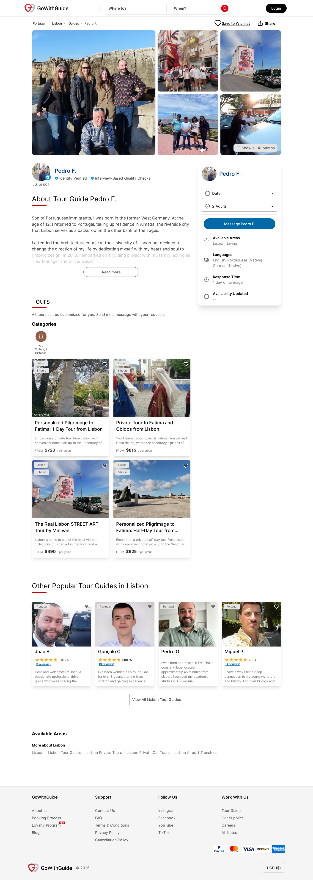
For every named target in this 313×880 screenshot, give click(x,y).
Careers (228, 825)
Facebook (167, 818)
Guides (74, 23)
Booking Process (46, 818)
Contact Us (105, 810)
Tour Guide (231, 810)
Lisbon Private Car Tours (148, 752)
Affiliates (229, 832)
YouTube (165, 825)
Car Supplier (232, 818)
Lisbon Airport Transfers (195, 752)
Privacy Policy (107, 832)
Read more (111, 272)
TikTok (164, 832)
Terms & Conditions (112, 825)
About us (39, 810)
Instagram (167, 810)
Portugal (39, 23)
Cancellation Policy (111, 840)
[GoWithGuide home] (47, 8)
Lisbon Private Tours (104, 752)
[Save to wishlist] (104, 364)
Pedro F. (239, 224)
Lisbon (57, 23)
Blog (36, 832)
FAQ (98, 818)
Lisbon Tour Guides (65, 752)
